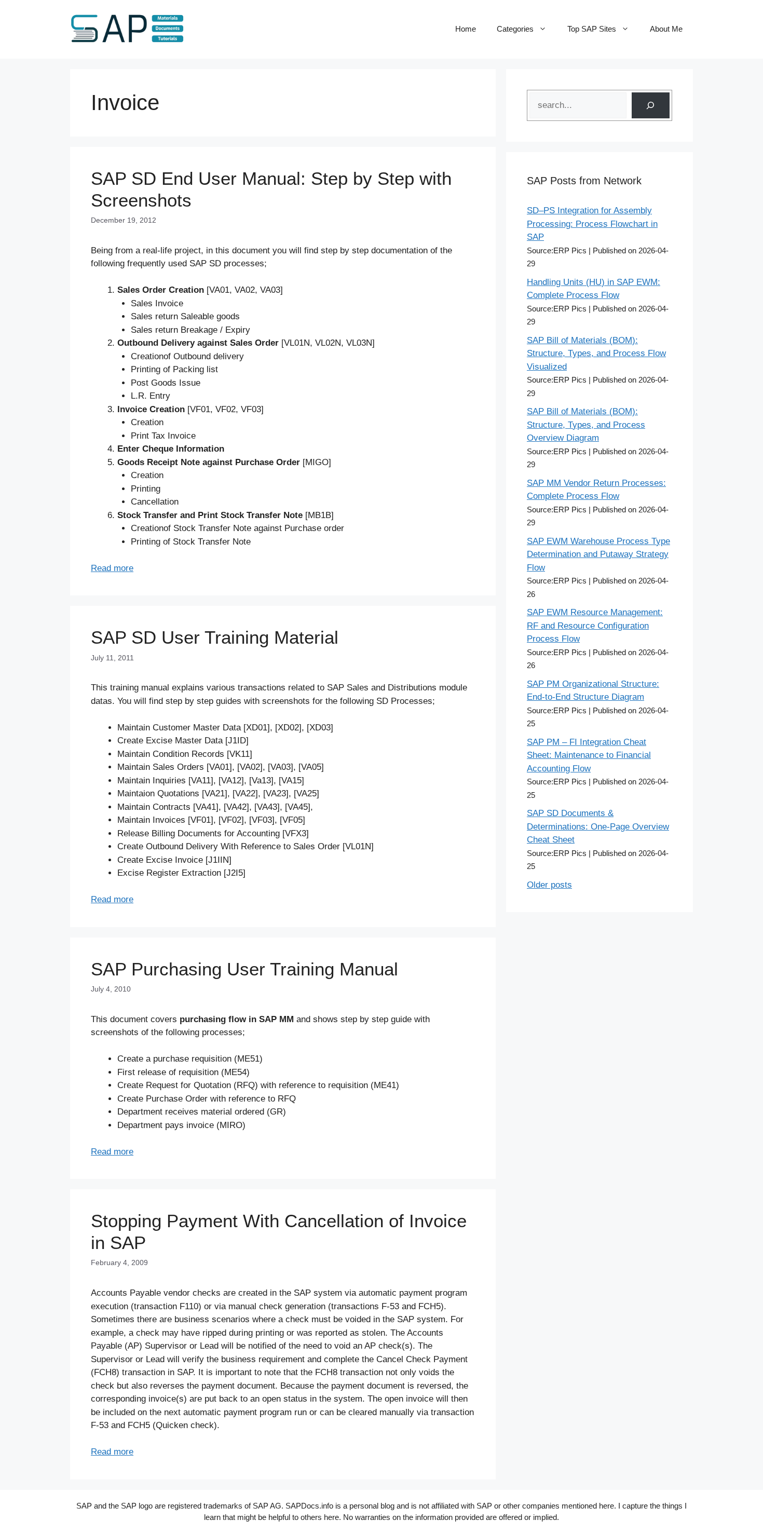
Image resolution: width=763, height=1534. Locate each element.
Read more (112, 568)
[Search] (651, 105)
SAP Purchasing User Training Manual (244, 969)
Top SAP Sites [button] (591, 28)
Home (465, 28)
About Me (666, 28)
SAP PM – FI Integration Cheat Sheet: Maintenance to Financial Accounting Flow (589, 755)
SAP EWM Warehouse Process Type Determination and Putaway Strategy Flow (598, 554)
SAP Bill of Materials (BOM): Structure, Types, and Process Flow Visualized (596, 353)
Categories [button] (515, 28)
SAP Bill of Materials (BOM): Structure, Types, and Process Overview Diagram (586, 424)
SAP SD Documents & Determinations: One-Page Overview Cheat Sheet (598, 826)
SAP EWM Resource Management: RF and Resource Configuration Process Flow (595, 625)
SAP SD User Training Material (214, 637)
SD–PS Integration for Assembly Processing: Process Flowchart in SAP (592, 224)
